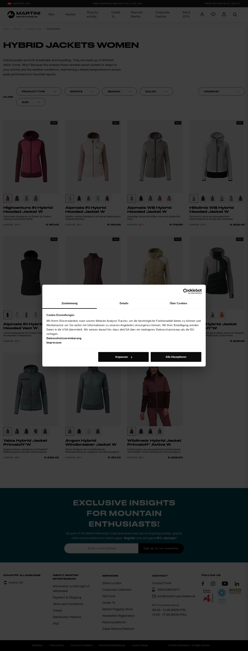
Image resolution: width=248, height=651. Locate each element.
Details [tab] (124, 303)
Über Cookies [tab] (178, 303)
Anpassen (121, 356)
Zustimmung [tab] (70, 303)
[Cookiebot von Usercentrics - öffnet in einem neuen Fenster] (186, 291)
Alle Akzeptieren (176, 356)
